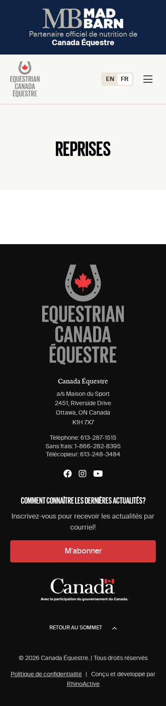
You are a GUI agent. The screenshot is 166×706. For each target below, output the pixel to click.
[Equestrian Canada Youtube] (98, 473)
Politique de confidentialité (46, 674)
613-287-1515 (98, 438)
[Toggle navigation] (148, 79)
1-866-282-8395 (97, 447)
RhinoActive (83, 684)
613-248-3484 (100, 455)
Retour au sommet (75, 628)
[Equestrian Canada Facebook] (67, 473)
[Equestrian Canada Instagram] (82, 473)
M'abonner (83, 551)
